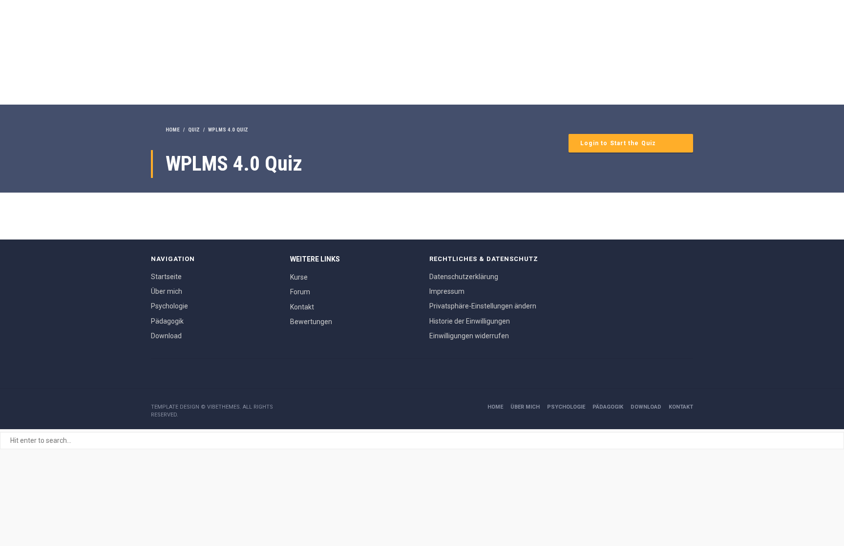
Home (495, 407)
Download (166, 336)
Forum (300, 292)
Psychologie (169, 306)
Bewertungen (311, 322)
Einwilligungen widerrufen (469, 336)
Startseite (166, 277)
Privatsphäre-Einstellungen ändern (482, 306)
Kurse (299, 277)
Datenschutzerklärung (463, 277)
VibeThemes (223, 407)
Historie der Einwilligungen (469, 321)
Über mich (166, 291)
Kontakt (302, 307)
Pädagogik (167, 321)
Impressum (446, 291)
